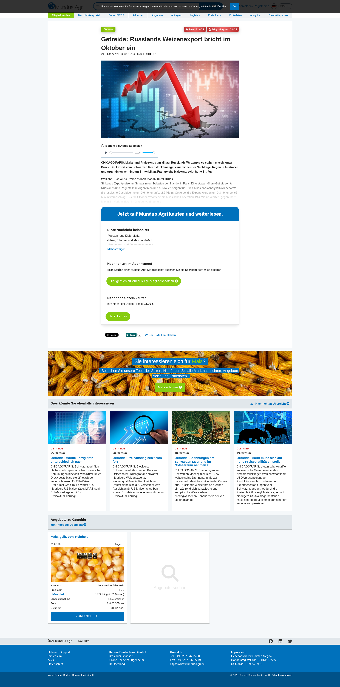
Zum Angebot (87, 616)
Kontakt (83, 641)
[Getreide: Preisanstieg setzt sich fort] (139, 427)
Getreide (108, 29)
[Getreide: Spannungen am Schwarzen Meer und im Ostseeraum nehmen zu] (201, 427)
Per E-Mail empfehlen (162, 335)
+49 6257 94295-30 (187, 656)
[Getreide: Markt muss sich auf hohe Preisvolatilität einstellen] (263, 427)
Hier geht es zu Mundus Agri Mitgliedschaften (142, 281)
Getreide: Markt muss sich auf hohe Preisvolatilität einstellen (259, 459)
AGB (51, 660)
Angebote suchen (170, 587)
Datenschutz (56, 664)
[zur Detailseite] (87, 564)
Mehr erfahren (168, 387)
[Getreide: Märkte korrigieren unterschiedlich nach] (77, 427)
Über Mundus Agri (60, 641)
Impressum (55, 656)
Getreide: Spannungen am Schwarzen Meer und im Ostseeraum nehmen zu (194, 461)
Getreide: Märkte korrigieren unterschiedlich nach (72, 459)
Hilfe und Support (59, 652)
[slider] (121, 152)
